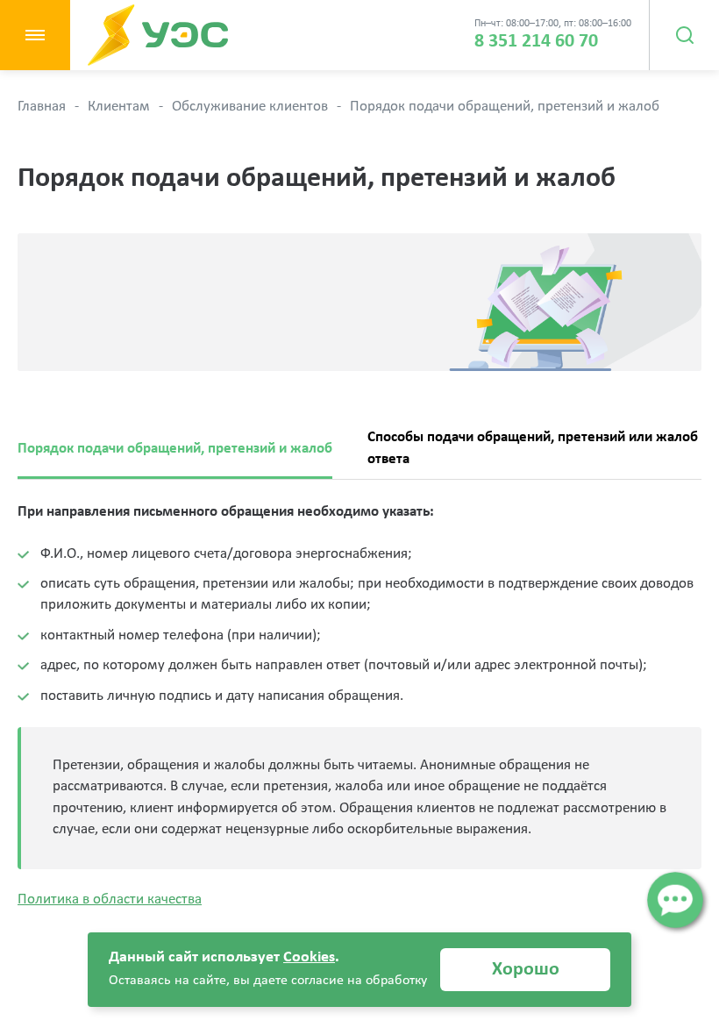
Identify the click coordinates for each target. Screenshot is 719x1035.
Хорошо (525, 970)
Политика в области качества (110, 899)
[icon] (674, 899)
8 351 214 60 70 (536, 42)
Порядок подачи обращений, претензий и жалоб (175, 448)
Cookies (309, 957)
